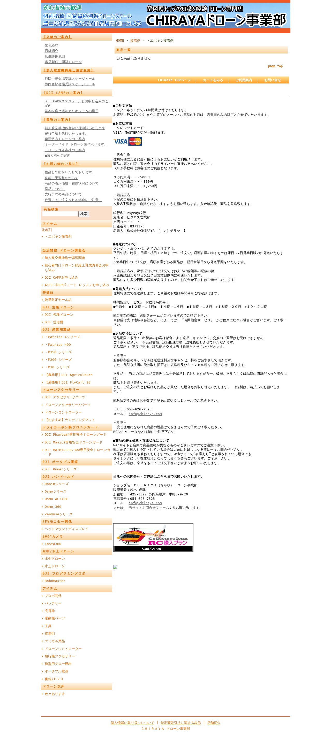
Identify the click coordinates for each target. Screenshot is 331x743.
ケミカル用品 (55, 641)
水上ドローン (55, 566)
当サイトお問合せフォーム (149, 508)
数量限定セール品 (58, 300)
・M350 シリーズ (58, 352)
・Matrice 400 (58, 345)
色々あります (55, 694)
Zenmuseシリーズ (59, 514)
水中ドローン (55, 559)
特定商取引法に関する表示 (181, 723)
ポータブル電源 (56, 671)
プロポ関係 (53, 596)
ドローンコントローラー (63, 412)
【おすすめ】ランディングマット (70, 420)
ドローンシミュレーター (63, 649)
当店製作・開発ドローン (63, 62)
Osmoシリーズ (55, 491)
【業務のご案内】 (57, 119)
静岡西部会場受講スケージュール (70, 84)
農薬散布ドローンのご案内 (65, 139)
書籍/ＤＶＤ (54, 679)
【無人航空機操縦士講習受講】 (69, 70)
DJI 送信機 (54, 322)
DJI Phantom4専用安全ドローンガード (76, 434)
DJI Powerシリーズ (61, 469)
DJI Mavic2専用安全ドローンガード (73, 442)
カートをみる (213, 80)
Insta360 (53, 544)
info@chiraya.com (145, 414)
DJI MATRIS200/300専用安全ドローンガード (77, 452)
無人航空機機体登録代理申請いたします (75, 128)
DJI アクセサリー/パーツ (65, 397)
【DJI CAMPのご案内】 (64, 93)
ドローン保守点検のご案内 (65, 150)
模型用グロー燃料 (58, 664)
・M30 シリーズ (57, 367)
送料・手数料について (61, 178)
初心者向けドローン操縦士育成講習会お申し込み (77, 267)
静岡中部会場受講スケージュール (70, 79)
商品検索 (51, 209)
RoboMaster (55, 581)
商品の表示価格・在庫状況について (72, 183)
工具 (48, 626)
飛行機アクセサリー (60, 656)
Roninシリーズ (57, 484)
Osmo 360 (53, 507)
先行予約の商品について (63, 194)
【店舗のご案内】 (57, 37)
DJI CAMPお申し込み (61, 277)
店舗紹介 (51, 51)
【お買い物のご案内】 (61, 164)
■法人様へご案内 (57, 155)
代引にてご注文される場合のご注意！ (73, 200)
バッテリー (53, 603)
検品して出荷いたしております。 (70, 172)
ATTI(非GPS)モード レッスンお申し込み (77, 285)
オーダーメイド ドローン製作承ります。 (76, 144)
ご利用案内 (243, 80)
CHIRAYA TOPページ (174, 80)
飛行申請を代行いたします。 (66, 133)
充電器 (50, 611)
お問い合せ (272, 80)
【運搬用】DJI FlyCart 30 (68, 382)
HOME (120, 40)
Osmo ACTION (56, 499)
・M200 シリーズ (58, 360)
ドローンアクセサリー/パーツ (68, 405)
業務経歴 (51, 45)
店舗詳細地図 (55, 56)
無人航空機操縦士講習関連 (65, 258)
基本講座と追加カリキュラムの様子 (72, 111)
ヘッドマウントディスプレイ (66, 529)
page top (275, 66)
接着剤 (47, 230)
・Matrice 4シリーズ (62, 337)
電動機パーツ (55, 618)
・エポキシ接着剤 (58, 236)
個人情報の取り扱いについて (132, 723)
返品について (55, 189)
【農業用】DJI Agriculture (69, 375)
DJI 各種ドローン (59, 315)
